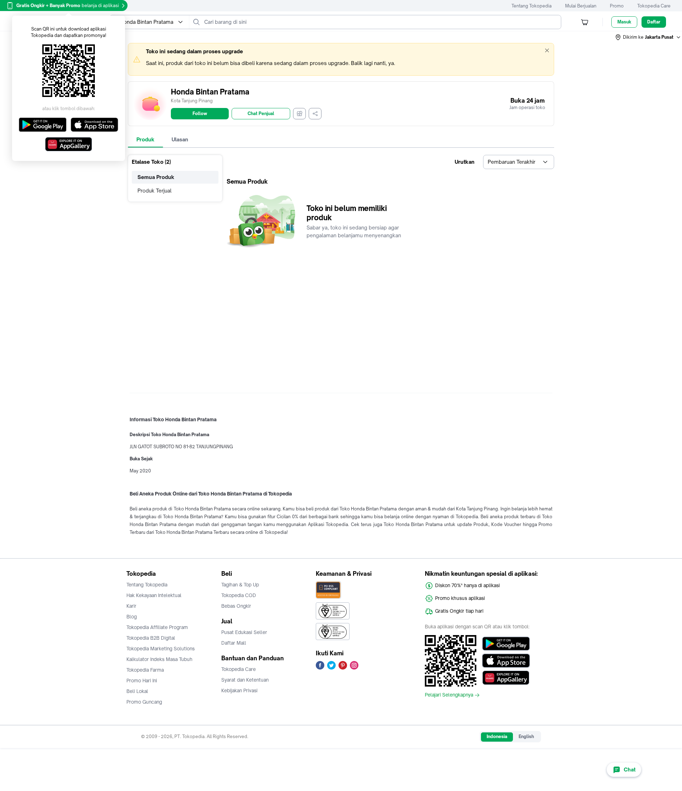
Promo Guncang (144, 702)
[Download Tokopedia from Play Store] (506, 643)
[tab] (145, 139)
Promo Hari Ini (141, 680)
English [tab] (526, 736)
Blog (131, 616)
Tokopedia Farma (145, 670)
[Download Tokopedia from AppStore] (506, 661)
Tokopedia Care (654, 6)
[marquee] (341, 59)
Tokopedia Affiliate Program (157, 627)
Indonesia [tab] (497, 736)
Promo (617, 6)
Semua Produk (155, 177)
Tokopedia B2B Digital (150, 638)
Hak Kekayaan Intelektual (154, 595)
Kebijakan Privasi (239, 690)
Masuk (624, 22)
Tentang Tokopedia (532, 6)
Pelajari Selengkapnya (449, 695)
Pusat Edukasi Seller (244, 632)
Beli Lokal (137, 691)
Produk (145, 139)
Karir (131, 606)
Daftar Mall (233, 643)
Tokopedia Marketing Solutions (160, 648)
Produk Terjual (154, 191)
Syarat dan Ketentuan (245, 680)
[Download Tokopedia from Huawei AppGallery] (506, 678)
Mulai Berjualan (580, 6)
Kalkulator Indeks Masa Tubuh (159, 659)
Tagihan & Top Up (240, 584)
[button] (648, 37)
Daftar (653, 22)
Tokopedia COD (238, 595)
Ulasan (180, 139)
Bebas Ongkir (236, 606)
